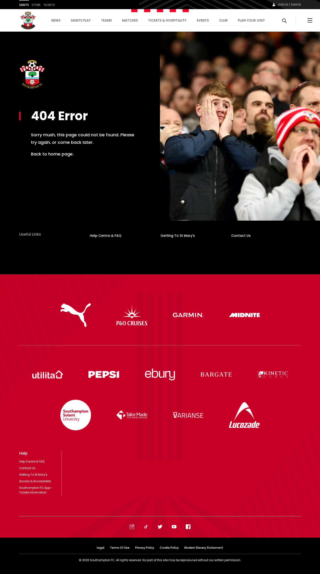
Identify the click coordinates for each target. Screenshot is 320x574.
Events (203, 20)
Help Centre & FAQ (105, 235)
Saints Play (81, 20)
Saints (24, 5)
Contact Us (241, 235)
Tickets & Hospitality (167, 20)
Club (223, 20)
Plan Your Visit (251, 20)
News (55, 20)
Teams (106, 20)
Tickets (49, 5)
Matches (130, 20)
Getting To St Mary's (177, 235)
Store (36, 5)
